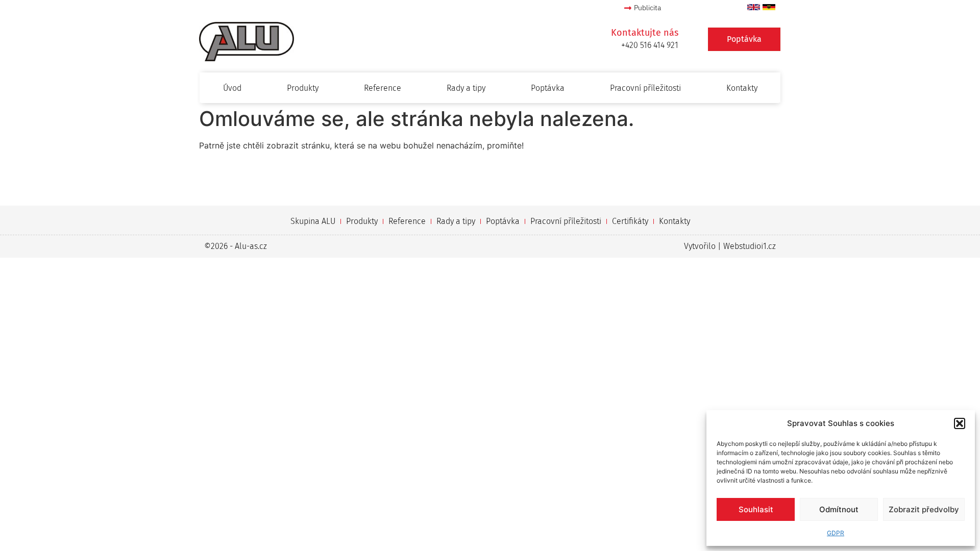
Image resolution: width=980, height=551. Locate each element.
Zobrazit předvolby (924, 509)
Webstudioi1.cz (749, 246)
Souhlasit (756, 509)
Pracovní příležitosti (645, 88)
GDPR (835, 533)
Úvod (232, 88)
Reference (382, 88)
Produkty (302, 88)
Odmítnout (839, 509)
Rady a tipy (466, 88)
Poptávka (548, 88)
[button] (959, 423)
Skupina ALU (312, 221)
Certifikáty (630, 221)
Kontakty (741, 88)
